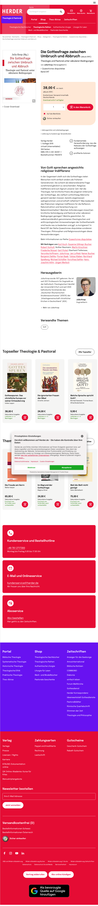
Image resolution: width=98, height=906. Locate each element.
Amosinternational (75, 662)
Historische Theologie (13, 666)
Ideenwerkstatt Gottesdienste (81, 697)
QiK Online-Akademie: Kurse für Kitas (17, 773)
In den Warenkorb (82, 107)
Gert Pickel (63, 250)
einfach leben (73, 680)
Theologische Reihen (42, 27)
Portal (34, 20)
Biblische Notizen (75, 666)
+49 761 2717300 (16, 548)
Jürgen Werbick (62, 263)
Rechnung (39, 751)
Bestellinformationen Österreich (18, 832)
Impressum (73, 864)
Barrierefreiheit (60, 864)
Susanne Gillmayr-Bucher (79, 244)
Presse (6, 751)
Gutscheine (75, 740)
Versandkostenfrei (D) (18, 823)
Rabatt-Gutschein (75, 751)
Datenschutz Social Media (43, 864)
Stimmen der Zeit (75, 711)
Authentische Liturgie (62, 27)
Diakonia (71, 675)
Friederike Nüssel (49, 250)
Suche (31, 7)
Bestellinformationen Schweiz (16, 829)
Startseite (15, 37)
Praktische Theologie (12, 675)
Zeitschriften (70, 20)
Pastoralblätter (74, 702)
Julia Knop (48, 65)
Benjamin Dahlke (48, 257)
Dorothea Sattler (75, 260)
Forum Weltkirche (75, 684)
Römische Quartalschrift (78, 706)
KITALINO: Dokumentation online (14, 765)
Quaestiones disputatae (77, 37)
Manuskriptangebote (12, 779)
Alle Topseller (85, 352)
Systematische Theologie (14, 662)
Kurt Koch (62, 244)
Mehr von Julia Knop (51, 308)
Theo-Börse (55, 20)
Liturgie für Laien (80, 27)
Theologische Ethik (11, 671)
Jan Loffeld (75, 254)
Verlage (6, 746)
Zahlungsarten (45, 740)
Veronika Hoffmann (50, 254)
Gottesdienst (73, 689)
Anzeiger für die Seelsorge (79, 657)
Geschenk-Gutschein (77, 746)
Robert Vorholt (47, 247)
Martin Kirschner (79, 247)
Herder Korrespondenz (77, 693)
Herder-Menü (95, 2)
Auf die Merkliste (53, 114)
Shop (43, 20)
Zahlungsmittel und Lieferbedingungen (55, 130)
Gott (44, 327)
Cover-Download (11, 107)
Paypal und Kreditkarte (45, 746)
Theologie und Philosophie (79, 715)
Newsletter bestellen (18, 789)
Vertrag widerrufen (35, 875)
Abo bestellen (15, 618)
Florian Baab (62, 257)
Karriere (6, 760)
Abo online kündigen (61, 875)
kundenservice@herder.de (22, 583)
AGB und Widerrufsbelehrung (13, 861)
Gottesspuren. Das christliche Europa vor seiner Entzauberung (15, 398)
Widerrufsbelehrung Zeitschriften (82, 861)
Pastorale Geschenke (59, 30)
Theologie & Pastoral (28, 37)
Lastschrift (40, 755)
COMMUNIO (72, 671)
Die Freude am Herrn (14, 485)
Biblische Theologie (12, 657)
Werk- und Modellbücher (38, 30)
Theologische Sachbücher (20, 27)
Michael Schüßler (59, 260)
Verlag (7, 740)
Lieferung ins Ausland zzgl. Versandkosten (56, 134)
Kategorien (47, 37)
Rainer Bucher (88, 254)
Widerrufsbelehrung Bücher (35, 861)
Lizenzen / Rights (10, 755)
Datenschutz (26, 864)
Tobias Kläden (75, 257)
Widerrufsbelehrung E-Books (58, 861)
